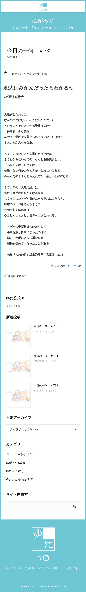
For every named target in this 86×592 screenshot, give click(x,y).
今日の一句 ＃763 (46, 385)
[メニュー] (79, 6)
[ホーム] (5, 72)
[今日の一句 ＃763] (18, 395)
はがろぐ (53, 331)
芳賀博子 (21, 276)
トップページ (13, 568)
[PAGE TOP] (81, 587)
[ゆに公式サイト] (43, 7)
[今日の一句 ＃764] (18, 366)
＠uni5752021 (14, 306)
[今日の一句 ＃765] (18, 336)
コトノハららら (16, 454)
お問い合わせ (73, 568)
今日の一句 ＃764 (46, 355)
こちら (69, 265)
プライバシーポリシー (50, 568)
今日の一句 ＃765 (46, 326)
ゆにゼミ (11, 471)
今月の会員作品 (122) (19, 479)
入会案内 (29, 568)
